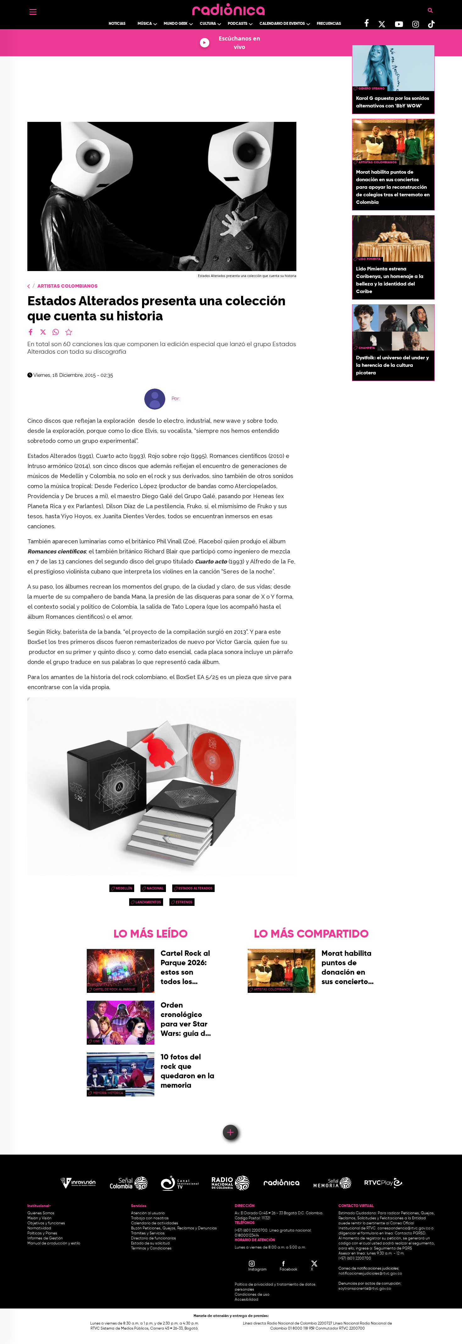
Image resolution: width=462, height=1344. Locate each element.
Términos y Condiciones (151, 1248)
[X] (43, 332)
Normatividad (39, 1228)
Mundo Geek (176, 24)
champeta (367, 348)
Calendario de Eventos (282, 24)
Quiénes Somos (40, 1213)
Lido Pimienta (370, 259)
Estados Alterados (195, 888)
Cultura (208, 24)
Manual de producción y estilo (53, 1243)
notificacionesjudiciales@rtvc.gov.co (370, 1274)
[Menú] (33, 12)
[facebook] (30, 332)
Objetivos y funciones (46, 1223)
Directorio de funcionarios (153, 1238)
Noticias (117, 24)
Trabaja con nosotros (150, 1218)
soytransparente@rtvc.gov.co (364, 1289)
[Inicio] (228, 8)
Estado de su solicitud (150, 1243)
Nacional (155, 888)
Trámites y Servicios (148, 1233)
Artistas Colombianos (67, 286)
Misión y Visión (39, 1218)
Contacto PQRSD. (410, 1233)
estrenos (184, 902)
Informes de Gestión (45, 1238)
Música (145, 24)
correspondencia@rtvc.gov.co (403, 1228)
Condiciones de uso (252, 1295)
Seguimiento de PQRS (393, 1248)
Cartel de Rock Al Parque (114, 989)
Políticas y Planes (42, 1233)
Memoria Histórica (108, 1093)
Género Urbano (372, 88)
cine (96, 1041)
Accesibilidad (247, 1300)
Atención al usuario (148, 1213)
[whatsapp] (55, 332)
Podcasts (237, 24)
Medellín (124, 888)
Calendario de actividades (154, 1223)
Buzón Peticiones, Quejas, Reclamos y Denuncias (174, 1228)
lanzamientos (148, 902)
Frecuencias (329, 24)
